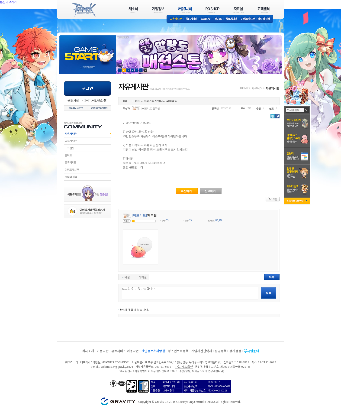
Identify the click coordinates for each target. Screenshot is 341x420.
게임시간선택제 (201, 350)
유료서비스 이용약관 (125, 350)
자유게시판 (175, 19)
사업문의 (253, 350)
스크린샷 (206, 19)
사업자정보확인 (184, 366)
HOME (244, 88)
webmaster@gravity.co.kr (117, 366)
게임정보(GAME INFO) (158, 10)
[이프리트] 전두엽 (151, 108)
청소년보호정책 (178, 350)
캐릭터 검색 (265, 19)
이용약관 (103, 350)
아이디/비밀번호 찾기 (96, 100)
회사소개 (88, 350)
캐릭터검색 (87, 176)
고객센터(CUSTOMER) (263, 10)
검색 (306, 110)
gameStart (87, 50)
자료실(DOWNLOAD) (238, 10)
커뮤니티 (257, 88)
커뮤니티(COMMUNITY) (185, 10)
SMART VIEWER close (297, 201)
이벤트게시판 (248, 19)
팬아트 (218, 19)
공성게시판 (191, 19)
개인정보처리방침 (153, 350)
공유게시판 (231, 19)
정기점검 (235, 350)
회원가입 (73, 100)
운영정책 (221, 350)
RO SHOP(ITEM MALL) (212, 10)
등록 (268, 293)
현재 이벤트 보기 (145, 70)
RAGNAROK (83, 10)
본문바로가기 (18, 12)
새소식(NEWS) (133, 10)
